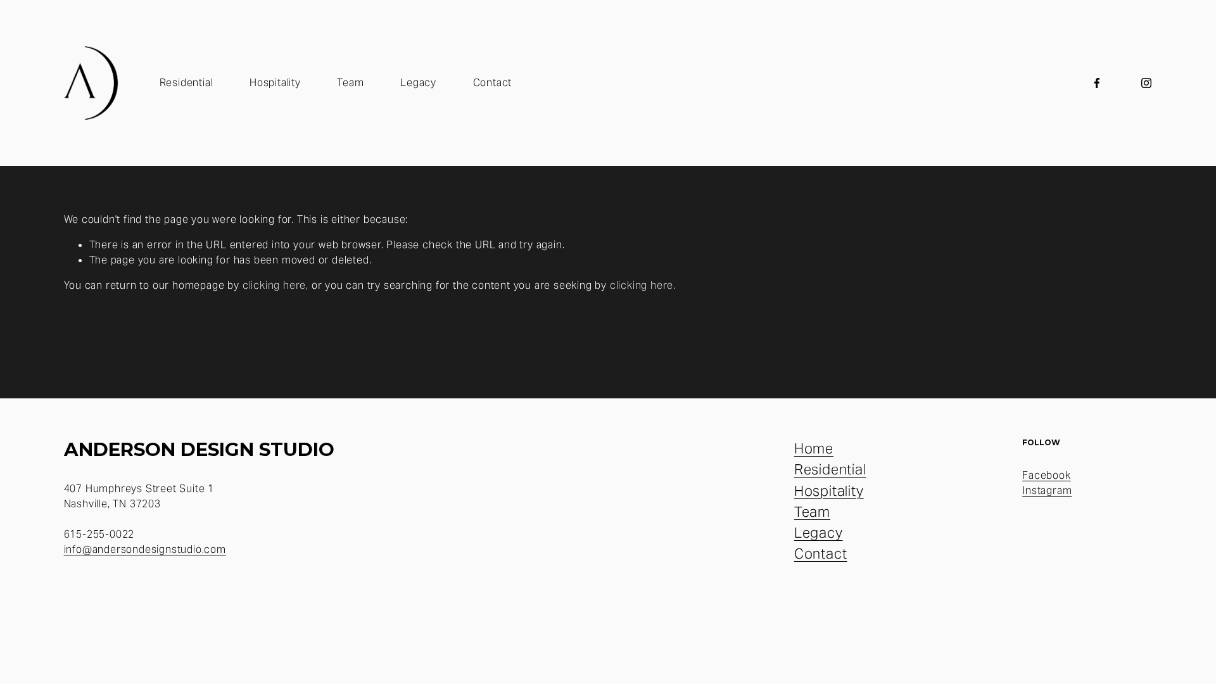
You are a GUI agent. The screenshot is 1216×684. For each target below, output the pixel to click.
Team (350, 82)
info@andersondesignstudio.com (145, 549)
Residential (186, 82)
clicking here (274, 285)
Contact (492, 82)
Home (813, 448)
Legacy (418, 82)
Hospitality (275, 82)
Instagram (1047, 490)
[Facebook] (1097, 83)
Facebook (1046, 475)
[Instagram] (1146, 83)
